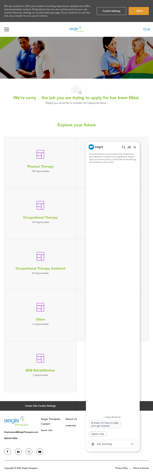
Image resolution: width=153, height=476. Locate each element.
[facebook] (7, 451)
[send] (133, 444)
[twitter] (29, 451)
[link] (16, 421)
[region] (113, 295)
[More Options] (93, 444)
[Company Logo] (76, 29)
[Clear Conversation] (123, 147)
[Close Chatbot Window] (135, 147)
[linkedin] (18, 451)
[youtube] (39, 451)
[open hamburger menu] (6, 29)
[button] (111, 11)
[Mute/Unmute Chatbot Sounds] (129, 147)
